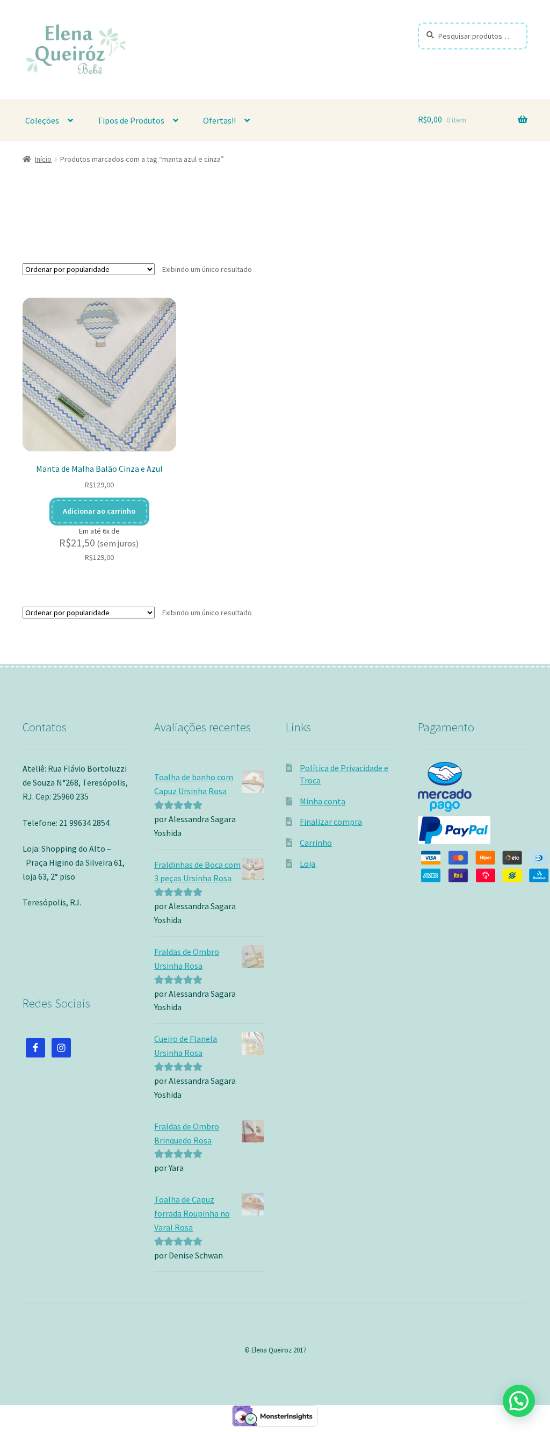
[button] (519, 1401)
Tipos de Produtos (130, 120)
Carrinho (316, 842)
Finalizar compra (331, 821)
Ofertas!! (219, 120)
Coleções (42, 120)
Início (43, 159)
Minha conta (322, 801)
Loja (307, 863)
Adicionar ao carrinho (99, 511)
